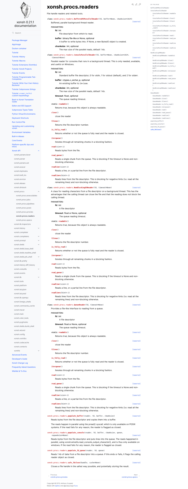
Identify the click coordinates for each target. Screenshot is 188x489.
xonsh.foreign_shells (22, 302)
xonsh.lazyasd (20, 293)
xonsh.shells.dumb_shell (24, 326)
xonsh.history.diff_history (24, 265)
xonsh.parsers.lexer (22, 155)
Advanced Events (19, 355)
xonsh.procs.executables (26, 195)
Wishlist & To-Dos (19, 371)
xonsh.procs (19, 191)
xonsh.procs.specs (24, 220)
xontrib (17, 351)
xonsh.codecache (21, 342)
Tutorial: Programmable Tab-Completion (24, 78)
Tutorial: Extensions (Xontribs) (24, 65)
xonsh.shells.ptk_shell (23, 257)
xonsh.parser (19, 159)
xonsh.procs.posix (23, 208)
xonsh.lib (17, 277)
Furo (76, 486)
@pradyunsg (68, 486)
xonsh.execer (19, 167)
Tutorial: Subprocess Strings (24, 89)
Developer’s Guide (19, 359)
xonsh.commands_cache (24, 306)
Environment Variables (21, 132)
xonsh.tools (19, 281)
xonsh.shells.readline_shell (25, 253)
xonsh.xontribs (20, 338)
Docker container (19, 48)
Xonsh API (16, 151)
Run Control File (18, 122)
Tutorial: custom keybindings (22, 94)
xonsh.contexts (20, 346)
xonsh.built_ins (20, 175)
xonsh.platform (20, 285)
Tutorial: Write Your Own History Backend (25, 84)
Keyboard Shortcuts (20, 118)
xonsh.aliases (19, 183)
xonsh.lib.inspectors (22, 224)
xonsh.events (19, 273)
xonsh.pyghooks (21, 322)
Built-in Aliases (18, 136)
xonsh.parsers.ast (21, 163)
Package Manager (19, 40)
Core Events (17, 140)
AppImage (16, 44)
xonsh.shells (19, 244)
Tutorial (15, 52)
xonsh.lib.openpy (21, 297)
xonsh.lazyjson (20, 289)
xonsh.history (19, 228)
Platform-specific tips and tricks (23, 145)
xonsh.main (19, 314)
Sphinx (57, 486)
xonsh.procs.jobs (23, 200)
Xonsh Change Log (20, 363)
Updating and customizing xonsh (23, 127)
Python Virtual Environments (23, 114)
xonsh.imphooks (21, 171)
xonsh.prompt (20, 240)
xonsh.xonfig (19, 334)
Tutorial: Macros (18, 61)
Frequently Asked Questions (24, 367)
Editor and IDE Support (21, 106)
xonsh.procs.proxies (24, 212)
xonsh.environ (20, 179)
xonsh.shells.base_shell (23, 248)
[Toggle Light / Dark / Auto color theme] (140, 4)
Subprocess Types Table (22, 110)
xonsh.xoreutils (20, 269)
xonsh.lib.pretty (20, 261)
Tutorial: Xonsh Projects (22, 69)
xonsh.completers (21, 236)
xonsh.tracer (19, 310)
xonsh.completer (21, 232)
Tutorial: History (18, 56)
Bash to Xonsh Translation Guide (23, 100)
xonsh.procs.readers (25, 216)
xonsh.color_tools (21, 318)
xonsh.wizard (19, 330)
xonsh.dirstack (20, 187)
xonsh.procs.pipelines (25, 204)
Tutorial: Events (18, 73)
